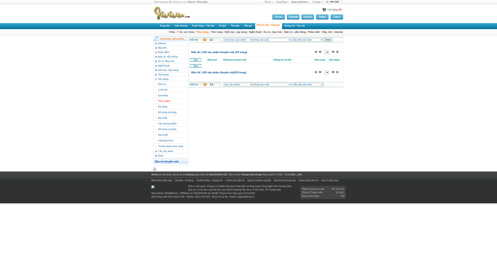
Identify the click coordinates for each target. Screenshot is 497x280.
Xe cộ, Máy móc (166, 61)
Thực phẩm (164, 101)
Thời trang (163, 74)
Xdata (322, 16)
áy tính (327, 32)
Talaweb (293, 16)
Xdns (337, 16)
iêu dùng (202, 32)
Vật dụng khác (165, 140)
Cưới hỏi (163, 89)
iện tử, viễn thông (295, 32)
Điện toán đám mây (161, 180)
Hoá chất (163, 135)
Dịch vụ (162, 84)
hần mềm (314, 32)
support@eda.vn (245, 196)
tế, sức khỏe (185, 32)
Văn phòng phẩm (167, 123)
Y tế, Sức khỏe (165, 151)
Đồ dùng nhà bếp (167, 112)
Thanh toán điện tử (308, 180)
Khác (160, 155)
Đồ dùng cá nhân (167, 129)
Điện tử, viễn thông (168, 56)
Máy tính (162, 47)
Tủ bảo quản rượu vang (170, 146)
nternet (339, 32)
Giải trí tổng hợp (329, 180)
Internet (162, 43)
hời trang (216, 32)
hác (172, 32)
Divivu (278, 16)
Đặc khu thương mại (284, 180)
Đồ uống (162, 106)
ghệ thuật (255, 32)
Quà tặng (163, 95)
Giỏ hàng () (335, 9)
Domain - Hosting (184, 180)
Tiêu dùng (163, 79)
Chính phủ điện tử (235, 180)
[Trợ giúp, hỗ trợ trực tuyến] (334, 2)
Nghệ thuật (163, 65)
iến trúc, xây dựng (236, 32)
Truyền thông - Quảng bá (209, 180)
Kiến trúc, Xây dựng (168, 70)
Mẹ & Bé (162, 118)
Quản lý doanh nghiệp (259, 180)
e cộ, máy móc (272, 32)
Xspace (307, 16)
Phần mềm (163, 52)
